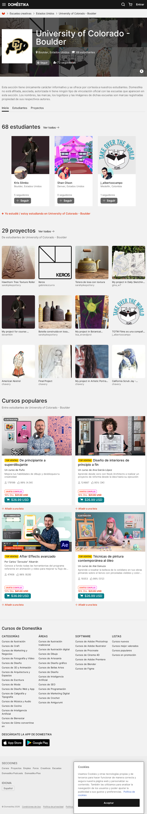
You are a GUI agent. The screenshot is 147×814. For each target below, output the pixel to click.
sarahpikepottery (11, 285)
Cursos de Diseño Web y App (18, 688)
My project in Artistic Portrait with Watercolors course (91, 382)
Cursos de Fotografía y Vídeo (18, 658)
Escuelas (56, 768)
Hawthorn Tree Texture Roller (18, 282)
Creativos (45, 768)
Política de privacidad (53, 806)
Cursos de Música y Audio (16, 701)
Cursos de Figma (84, 668)
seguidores (21, 194)
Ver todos (49, 127)
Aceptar (109, 802)
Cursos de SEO (47, 684)
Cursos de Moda (11, 684)
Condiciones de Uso (31, 806)
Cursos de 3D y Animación (16, 667)
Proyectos (37, 108)
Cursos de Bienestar (13, 718)
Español (8, 788)
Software (83, 636)
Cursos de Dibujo (48, 653)
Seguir (44, 62)
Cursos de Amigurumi (51, 702)
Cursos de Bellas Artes (51, 667)
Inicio (5, 108)
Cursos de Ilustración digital (54, 649)
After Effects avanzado (38, 556)
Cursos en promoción (124, 654)
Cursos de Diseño (12, 663)
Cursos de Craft (11, 645)
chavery (6, 384)
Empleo (27, 768)
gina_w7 (116, 285)
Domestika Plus (33, 773)
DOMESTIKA (18, 4)
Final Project (45, 381)
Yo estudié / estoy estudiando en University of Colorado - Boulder (47, 213)
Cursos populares (122, 650)
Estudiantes (19, 108)
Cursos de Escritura (13, 679)
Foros (36, 768)
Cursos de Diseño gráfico (53, 663)
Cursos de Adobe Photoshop (91, 641)
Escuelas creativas (20, 13)
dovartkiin (7, 334)
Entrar (140, 4)
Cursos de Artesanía (50, 658)
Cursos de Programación (52, 688)
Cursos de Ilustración (13, 641)
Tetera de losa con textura (90, 282)
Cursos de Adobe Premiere (90, 659)
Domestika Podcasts (12, 773)
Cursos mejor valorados (125, 645)
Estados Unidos (45, 13)
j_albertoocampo (121, 334)
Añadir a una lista (14, 508)
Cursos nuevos (120, 641)
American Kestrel (11, 381)
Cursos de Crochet (49, 697)
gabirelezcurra (46, 285)
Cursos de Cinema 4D (87, 654)
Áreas (43, 636)
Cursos (5, 768)
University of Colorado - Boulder (83, 37)
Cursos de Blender (85, 664)
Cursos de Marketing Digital (54, 693)
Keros (42, 282)
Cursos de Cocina (12, 705)
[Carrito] (130, 4)
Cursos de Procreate (86, 650)
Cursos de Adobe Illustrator (90, 645)
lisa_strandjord (83, 334)
